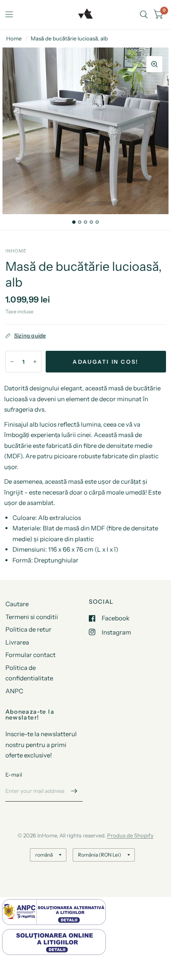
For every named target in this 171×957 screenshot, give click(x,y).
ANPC (14, 691)
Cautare (17, 604)
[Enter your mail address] (74, 791)
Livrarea (17, 642)
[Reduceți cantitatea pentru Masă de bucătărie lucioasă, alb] (12, 361)
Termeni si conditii (31, 617)
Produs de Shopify (130, 835)
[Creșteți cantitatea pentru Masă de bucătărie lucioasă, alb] (35, 361)
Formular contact (30, 655)
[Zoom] (154, 64)
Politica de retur (28, 629)
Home (14, 38)
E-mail (13, 774)
